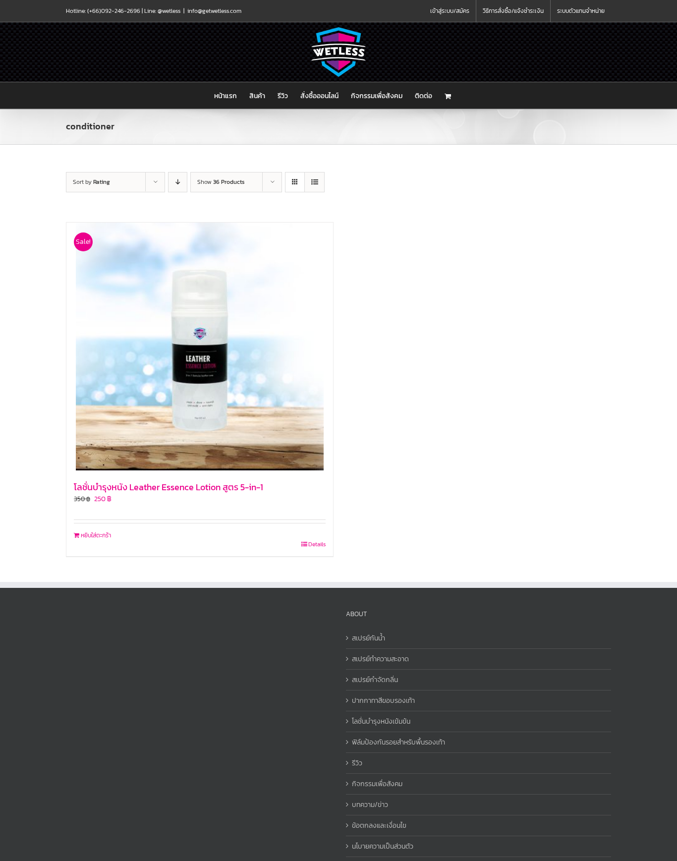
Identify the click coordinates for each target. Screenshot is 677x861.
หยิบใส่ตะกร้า (96, 535)
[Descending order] (177, 182)
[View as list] (314, 182)
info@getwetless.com (214, 10)
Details (317, 544)
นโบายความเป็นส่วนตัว (382, 846)
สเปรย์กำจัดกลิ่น (375, 680)
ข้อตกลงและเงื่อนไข (379, 825)
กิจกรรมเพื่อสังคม (377, 784)
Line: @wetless (162, 10)
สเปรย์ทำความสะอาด (380, 659)
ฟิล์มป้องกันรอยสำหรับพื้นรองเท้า (398, 742)
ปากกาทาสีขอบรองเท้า (383, 700)
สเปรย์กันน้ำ (368, 638)
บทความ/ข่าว (370, 805)
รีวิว (357, 763)
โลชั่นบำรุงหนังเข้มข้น (381, 721)
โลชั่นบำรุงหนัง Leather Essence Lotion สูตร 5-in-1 (168, 487)
